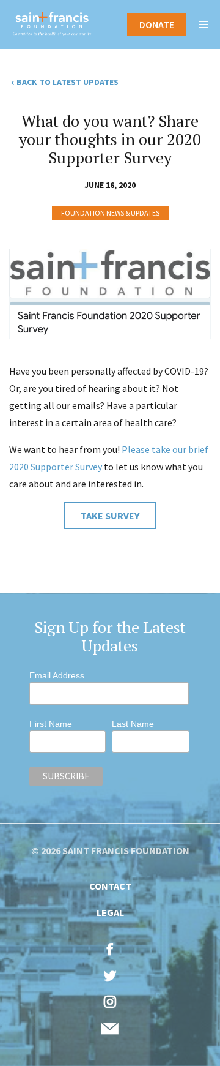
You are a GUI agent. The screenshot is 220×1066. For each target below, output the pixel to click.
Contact (110, 886)
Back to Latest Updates (67, 82)
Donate (156, 24)
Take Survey (110, 515)
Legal (110, 912)
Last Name (133, 724)
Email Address (56, 675)
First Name (50, 724)
